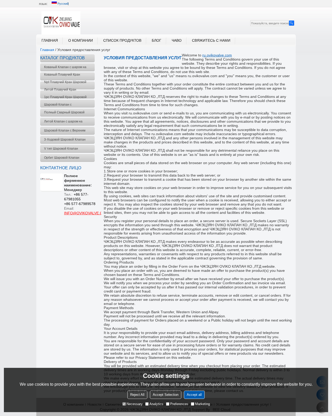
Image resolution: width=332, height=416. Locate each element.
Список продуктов (122, 40)
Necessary (135, 404)
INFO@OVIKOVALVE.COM (86, 213)
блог (156, 40)
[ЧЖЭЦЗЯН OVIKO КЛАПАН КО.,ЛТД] (61, 22)
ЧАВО (177, 40)
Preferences (179, 404)
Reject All (137, 395)
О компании (80, 40)
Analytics (156, 404)
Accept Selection (165, 395)
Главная (50, 40)
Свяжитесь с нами (211, 40)
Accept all (194, 395)
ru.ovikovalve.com (217, 55)
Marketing (202, 404)
